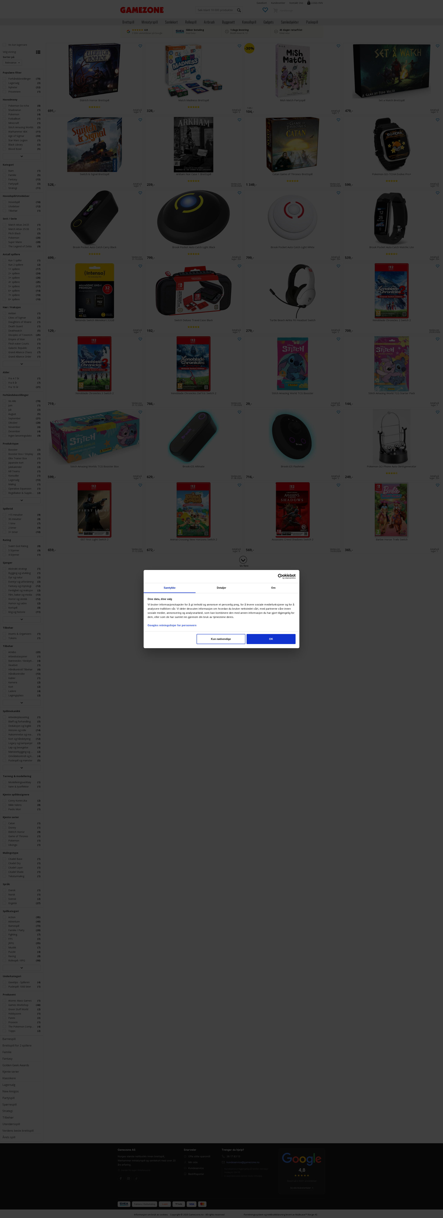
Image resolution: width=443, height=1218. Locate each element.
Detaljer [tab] (221, 587)
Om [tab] (273, 587)
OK (271, 638)
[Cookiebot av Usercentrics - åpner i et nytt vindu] (280, 576)
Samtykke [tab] (170, 587)
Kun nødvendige (221, 638)
